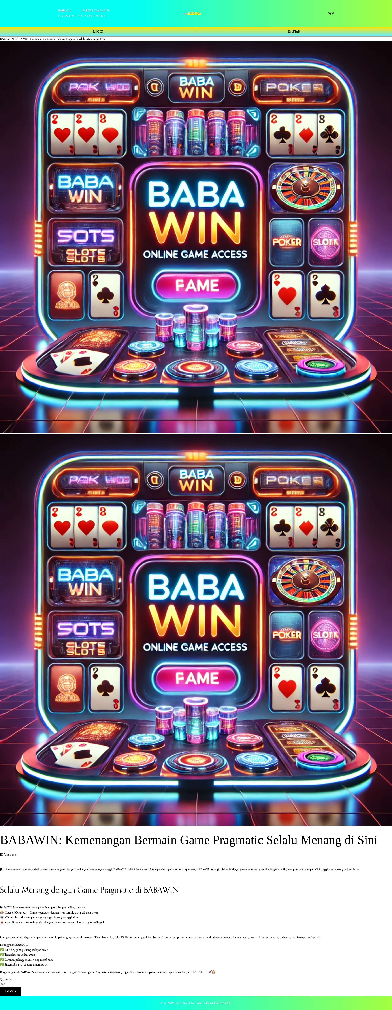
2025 (229, 1003)
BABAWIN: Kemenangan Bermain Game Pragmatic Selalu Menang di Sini (60, 39)
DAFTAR (294, 31)
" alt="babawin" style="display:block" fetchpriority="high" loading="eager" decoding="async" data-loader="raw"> (196, 13)
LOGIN (98, 31)
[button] (10, 991)
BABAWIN (7, 39)
